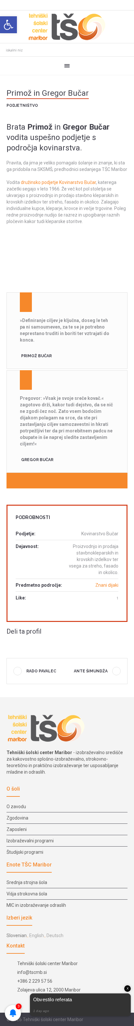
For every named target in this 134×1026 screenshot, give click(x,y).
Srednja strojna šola (27, 882)
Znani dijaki (106, 585)
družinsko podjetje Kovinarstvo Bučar (58, 182)
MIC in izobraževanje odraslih (36, 905)
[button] (8, 24)
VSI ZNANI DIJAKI (71, 480)
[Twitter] (21, 644)
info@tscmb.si (32, 972)
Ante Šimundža (91, 671)
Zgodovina (17, 818)
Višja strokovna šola (27, 893)
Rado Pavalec (41, 671)
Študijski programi (25, 852)
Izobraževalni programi (30, 840)
